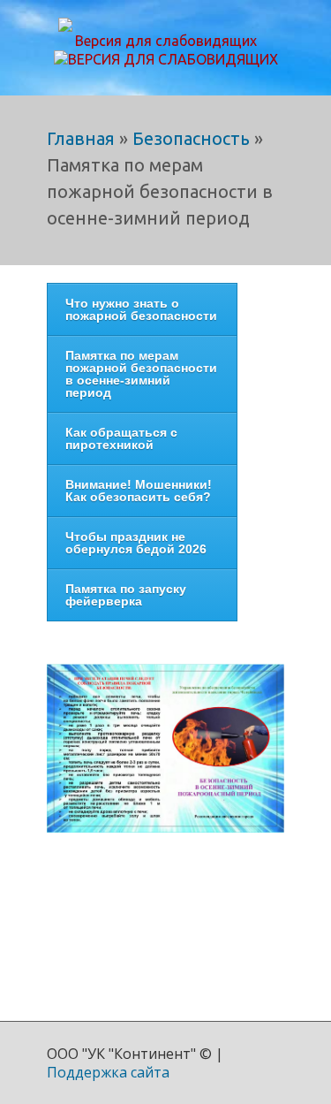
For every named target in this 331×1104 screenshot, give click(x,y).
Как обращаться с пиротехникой (121, 438)
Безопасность (191, 138)
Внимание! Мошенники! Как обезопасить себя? (138, 490)
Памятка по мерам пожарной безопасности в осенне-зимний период (141, 374)
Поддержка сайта (108, 1072)
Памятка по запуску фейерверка (125, 595)
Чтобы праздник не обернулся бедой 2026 (136, 542)
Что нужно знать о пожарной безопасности (141, 309)
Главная (81, 138)
